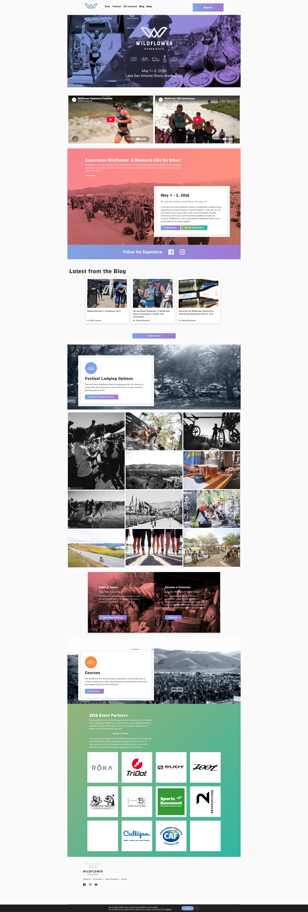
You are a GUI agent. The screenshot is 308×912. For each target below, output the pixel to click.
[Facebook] (171, 252)
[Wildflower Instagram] (182, 252)
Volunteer (173, 617)
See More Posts (154, 336)
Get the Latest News (194, 228)
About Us (124, 879)
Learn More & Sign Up (113, 617)
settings (168, 909)
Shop (149, 6)
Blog (141, 6)
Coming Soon (171, 228)
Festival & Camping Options (101, 397)
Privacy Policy (97, 879)
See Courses (94, 691)
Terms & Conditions (111, 879)
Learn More (90, 175)
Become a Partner (120, 734)
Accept (187, 908)
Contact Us (86, 879)
